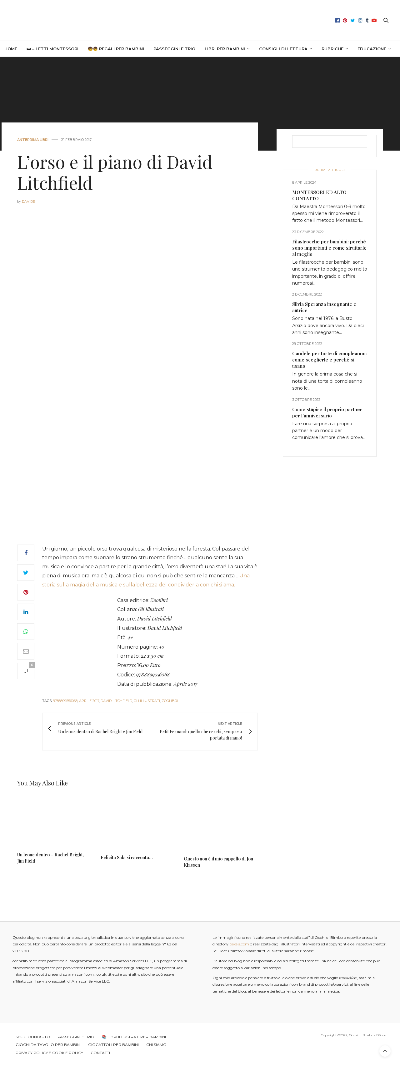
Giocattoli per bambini (113, 1044)
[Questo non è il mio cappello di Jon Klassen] (221, 823)
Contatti (100, 1052)
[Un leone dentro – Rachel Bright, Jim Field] (54, 821)
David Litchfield (116, 701)
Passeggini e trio (174, 48)
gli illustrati (147, 701)
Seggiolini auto (33, 1036)
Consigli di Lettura (283, 48)
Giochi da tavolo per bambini (48, 1044)
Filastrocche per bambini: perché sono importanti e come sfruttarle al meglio (329, 247)
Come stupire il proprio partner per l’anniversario (327, 412)
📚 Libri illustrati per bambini (134, 1036)
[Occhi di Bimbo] (200, 20)
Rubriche (332, 48)
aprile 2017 (89, 701)
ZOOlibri (170, 701)
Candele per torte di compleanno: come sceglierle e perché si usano (329, 360)
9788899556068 (65, 701)
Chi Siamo (156, 1044)
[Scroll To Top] (385, 1051)
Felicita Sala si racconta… (127, 857)
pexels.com (239, 944)
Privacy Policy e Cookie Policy (49, 1052)
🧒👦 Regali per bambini (116, 48)
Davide (28, 201)
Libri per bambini (225, 48)
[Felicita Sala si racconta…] (138, 823)
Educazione (372, 48)
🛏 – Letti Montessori (52, 48)
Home (10, 48)
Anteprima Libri (32, 140)
